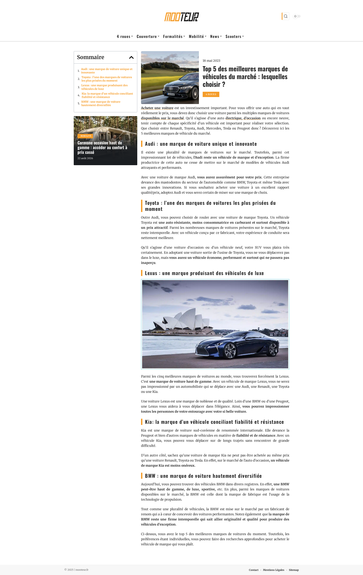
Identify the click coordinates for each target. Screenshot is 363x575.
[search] (285, 16)
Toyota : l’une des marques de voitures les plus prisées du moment (106, 79)
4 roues (211, 94)
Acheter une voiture (157, 108)
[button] (131, 57)
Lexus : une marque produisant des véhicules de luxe (104, 87)
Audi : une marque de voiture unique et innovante (107, 70)
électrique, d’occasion (243, 118)
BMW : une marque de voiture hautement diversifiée (100, 103)
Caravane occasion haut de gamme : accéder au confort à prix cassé (102, 147)
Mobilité (86, 136)
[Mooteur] (181, 16)
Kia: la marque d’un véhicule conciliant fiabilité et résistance (107, 95)
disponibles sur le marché (162, 118)
